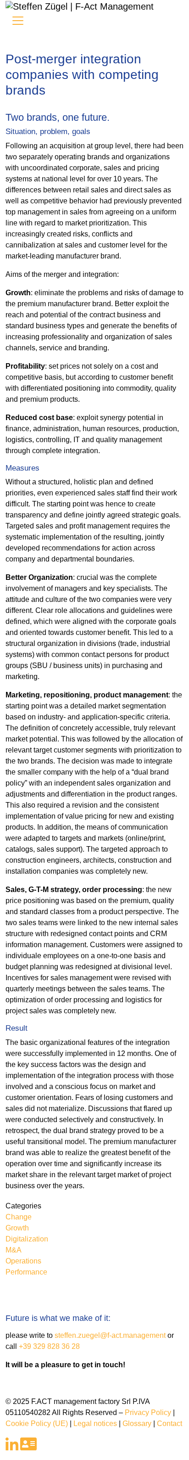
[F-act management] (80, 5)
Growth (17, 1228)
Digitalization (27, 1239)
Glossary (136, 1423)
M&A (14, 1250)
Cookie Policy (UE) (37, 1423)
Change (19, 1217)
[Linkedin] (12, 1447)
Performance (26, 1272)
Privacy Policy (148, 1412)
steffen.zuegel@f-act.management (110, 1335)
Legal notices (95, 1423)
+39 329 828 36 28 (49, 1346)
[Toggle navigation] (18, 20)
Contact (169, 1423)
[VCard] (28, 1447)
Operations (23, 1261)
